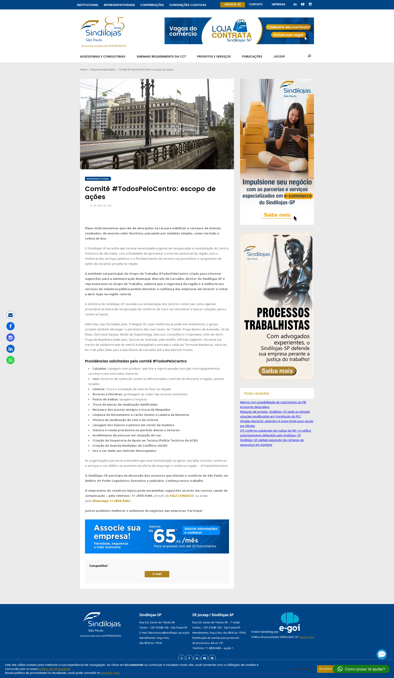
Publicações (252, 56)
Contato (255, 4)
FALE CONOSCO (182, 496)
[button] (361, 669)
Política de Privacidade (54, 669)
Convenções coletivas (187, 4)
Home (83, 69)
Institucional (87, 4)
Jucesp (279, 56)
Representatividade (119, 4)
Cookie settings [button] (302, 669)
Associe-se (232, 4)
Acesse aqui (306, 637)
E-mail (157, 574)
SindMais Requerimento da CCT (161, 56)
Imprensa (278, 4)
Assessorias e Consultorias (102, 56)
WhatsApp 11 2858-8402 (111, 501)
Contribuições (152, 4)
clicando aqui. (110, 673)
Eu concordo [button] (328, 669)
